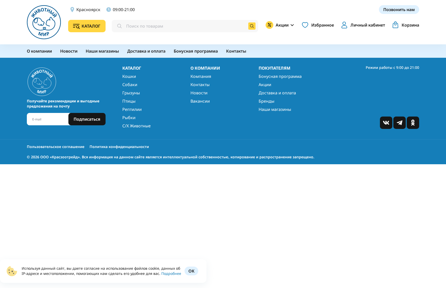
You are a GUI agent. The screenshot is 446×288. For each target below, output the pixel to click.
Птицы (129, 101)
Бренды (266, 101)
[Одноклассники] (413, 123)
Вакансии (200, 101)
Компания (200, 76)
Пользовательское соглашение (55, 146)
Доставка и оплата (277, 93)
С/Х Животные (136, 126)
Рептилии (132, 109)
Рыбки (129, 117)
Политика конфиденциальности (119, 146)
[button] (362, 25)
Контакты (200, 84)
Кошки (129, 76)
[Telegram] (399, 123)
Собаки (129, 84)
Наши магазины (275, 109)
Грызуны (131, 93)
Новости (199, 93)
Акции (265, 84)
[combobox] (185, 26)
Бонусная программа (280, 76)
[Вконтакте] (386, 123)
